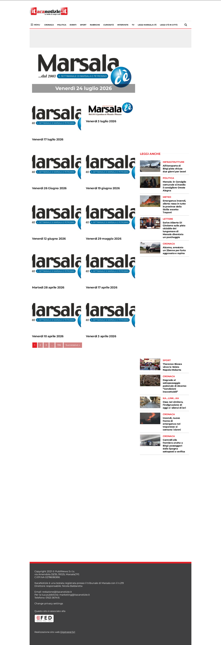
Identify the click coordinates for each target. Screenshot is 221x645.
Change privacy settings (48, 603)
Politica (61, 25)
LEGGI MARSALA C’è (147, 25)
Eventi (73, 25)
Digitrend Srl (67, 632)
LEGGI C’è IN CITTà (168, 25)
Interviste (122, 25)
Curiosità (108, 25)
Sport (83, 25)
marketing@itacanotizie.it (74, 594)
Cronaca (49, 25)
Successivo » (73, 345)
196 (59, 345)
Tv (133, 25)
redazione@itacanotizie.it (57, 591)
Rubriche (95, 25)
